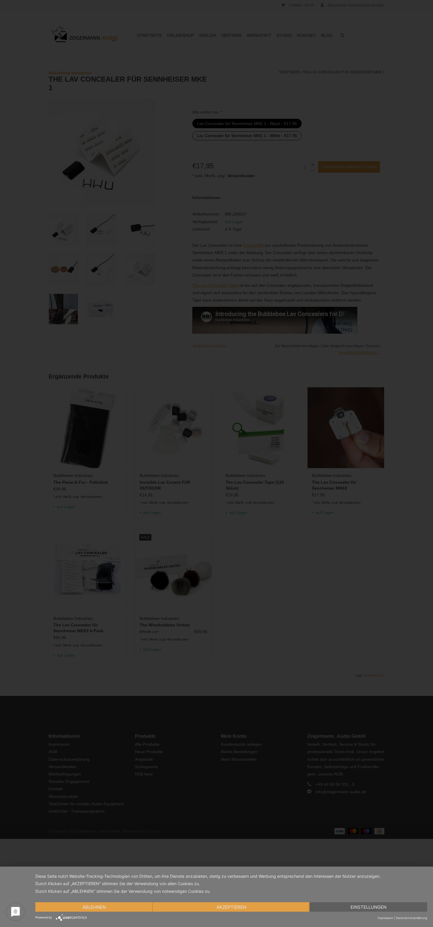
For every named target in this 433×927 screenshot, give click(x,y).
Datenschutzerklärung (411, 918)
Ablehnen (94, 907)
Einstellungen (368, 907)
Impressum (385, 918)
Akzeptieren (231, 907)
